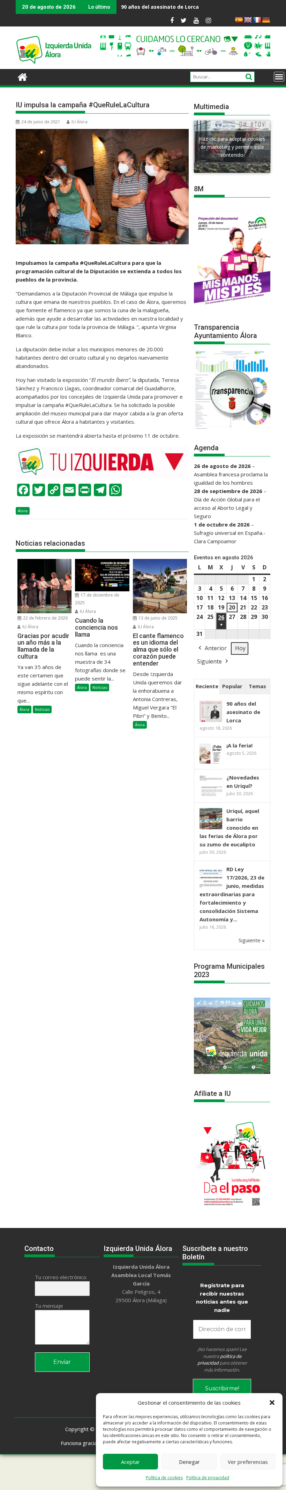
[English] (248, 20)
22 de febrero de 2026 (45, 618)
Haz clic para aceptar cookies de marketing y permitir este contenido (232, 146)
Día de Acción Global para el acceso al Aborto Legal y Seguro (227, 508)
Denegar (189, 1461)
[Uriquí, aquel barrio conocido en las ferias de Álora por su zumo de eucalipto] (211, 828)
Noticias (42, 709)
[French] (257, 20)
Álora (23, 510)
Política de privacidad (207, 1478)
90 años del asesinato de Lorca (243, 712)
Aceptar (130, 1461)
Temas (257, 686)
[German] (266, 20)
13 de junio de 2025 (157, 618)
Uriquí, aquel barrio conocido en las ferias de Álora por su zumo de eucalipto (229, 827)
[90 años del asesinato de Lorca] (211, 721)
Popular (232, 686)
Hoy (240, 648)
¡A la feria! (229, 6)
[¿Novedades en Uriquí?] (211, 795)
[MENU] (279, 77)
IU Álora (80, 122)
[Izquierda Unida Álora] (22, 76)
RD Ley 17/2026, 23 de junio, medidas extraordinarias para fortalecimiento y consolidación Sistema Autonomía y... (232, 894)
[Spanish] (239, 20)
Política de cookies (164, 1478)
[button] (272, 1402)
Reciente (207, 686)
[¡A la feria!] (211, 763)
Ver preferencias (248, 1461)
